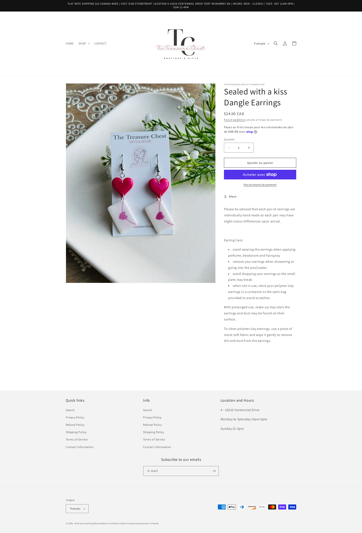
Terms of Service (77, 439)
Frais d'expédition (235, 119)
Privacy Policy (75, 417)
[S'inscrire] (213, 471)
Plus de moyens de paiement (260, 184)
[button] (84, 43)
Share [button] (233, 196)
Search (70, 410)
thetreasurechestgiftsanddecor (91, 523)
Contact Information (80, 447)
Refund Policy (75, 425)
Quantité (229, 139)
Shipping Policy (76, 432)
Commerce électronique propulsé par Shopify (134, 523)
